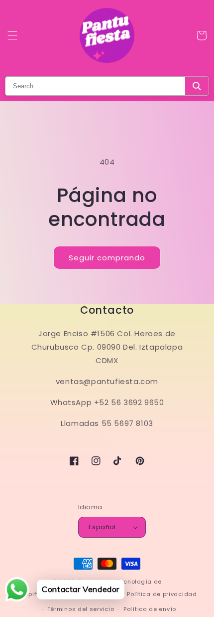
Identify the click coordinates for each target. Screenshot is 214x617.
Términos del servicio (80, 609)
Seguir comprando (107, 257)
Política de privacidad (162, 594)
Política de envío (149, 609)
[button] (12, 35)
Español (102, 527)
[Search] (197, 86)
